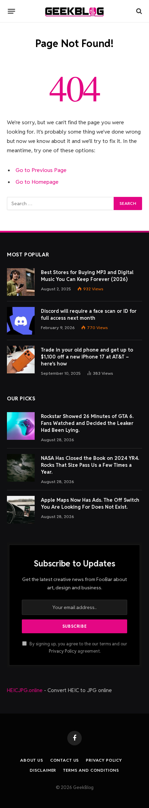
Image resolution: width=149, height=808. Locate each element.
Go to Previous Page (41, 170)
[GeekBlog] (74, 11)
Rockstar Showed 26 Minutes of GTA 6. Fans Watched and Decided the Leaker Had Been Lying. (87, 423)
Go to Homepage (37, 181)
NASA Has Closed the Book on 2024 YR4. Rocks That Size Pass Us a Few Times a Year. (90, 465)
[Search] (138, 11)
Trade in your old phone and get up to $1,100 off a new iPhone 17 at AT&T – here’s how (87, 357)
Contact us (64, 760)
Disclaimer (43, 770)
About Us (31, 760)
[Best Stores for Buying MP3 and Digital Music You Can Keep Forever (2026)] (21, 282)
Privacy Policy (63, 651)
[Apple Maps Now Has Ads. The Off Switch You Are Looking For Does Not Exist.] (21, 510)
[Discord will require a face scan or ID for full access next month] (21, 321)
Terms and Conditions (91, 770)
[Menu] (11, 11)
